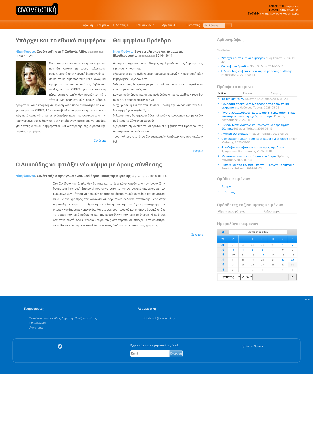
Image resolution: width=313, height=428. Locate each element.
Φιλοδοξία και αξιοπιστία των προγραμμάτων (253, 149)
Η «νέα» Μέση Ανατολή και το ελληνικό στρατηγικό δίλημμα (255, 126)
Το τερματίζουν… (255, 99)
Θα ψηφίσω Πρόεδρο (142, 40)
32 (222, 249)
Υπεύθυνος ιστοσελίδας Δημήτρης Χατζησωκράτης (63, 318)
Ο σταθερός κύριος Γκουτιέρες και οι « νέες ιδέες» (259, 140)
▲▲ (307, 299)
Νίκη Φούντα (25, 51)
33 (222, 254)
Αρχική (88, 25)
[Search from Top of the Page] (228, 25)
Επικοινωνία (145, 25)
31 (222, 244)
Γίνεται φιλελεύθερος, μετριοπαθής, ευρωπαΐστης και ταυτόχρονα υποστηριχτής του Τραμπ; (258, 116)
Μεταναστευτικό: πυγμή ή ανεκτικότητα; (255, 157)
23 (292, 259)
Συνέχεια (100, 140)
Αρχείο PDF (169, 25)
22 (282, 259)
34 (222, 259)
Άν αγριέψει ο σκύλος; (255, 133)
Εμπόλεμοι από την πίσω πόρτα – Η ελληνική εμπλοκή (258, 166)
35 (222, 264)
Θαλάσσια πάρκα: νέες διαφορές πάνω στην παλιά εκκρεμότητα (255, 105)
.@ (159, 318)
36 (222, 269)
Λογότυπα (36, 327)
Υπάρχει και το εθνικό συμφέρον (60, 40)
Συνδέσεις (192, 25)
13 (262, 254)
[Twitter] (61, 346)
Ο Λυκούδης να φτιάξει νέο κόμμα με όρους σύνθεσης (89, 164)
